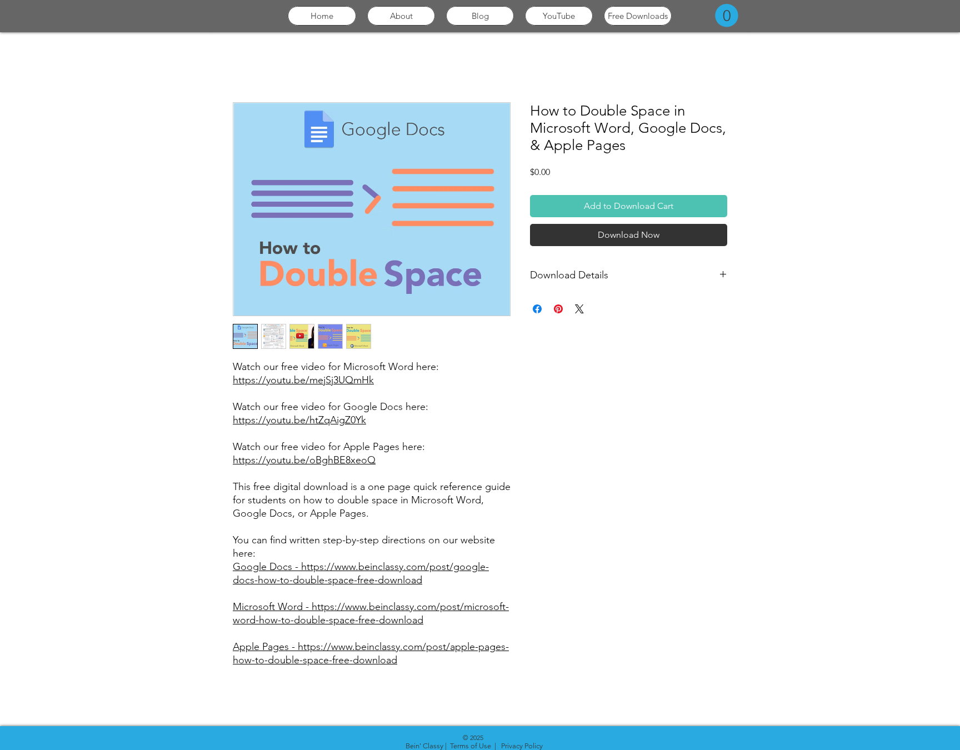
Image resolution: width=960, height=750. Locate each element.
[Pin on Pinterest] (558, 309)
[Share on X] (579, 309)
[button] (726, 15)
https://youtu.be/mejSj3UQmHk (303, 380)
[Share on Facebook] (537, 309)
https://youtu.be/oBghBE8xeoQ (304, 460)
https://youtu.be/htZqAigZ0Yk (299, 420)
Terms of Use (470, 746)
